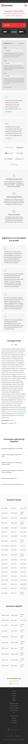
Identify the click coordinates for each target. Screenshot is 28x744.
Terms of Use (9, 736)
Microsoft (17, 353)
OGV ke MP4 (14, 636)
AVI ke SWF (14, 528)
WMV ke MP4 (4, 620)
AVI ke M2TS (4, 568)
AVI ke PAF (14, 588)
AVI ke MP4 (4, 508)
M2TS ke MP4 (14, 654)
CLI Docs (14, 720)
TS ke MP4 (4, 631)
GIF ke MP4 (14, 620)
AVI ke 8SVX (23, 584)
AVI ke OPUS (14, 580)
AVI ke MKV (23, 528)
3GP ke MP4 (14, 631)
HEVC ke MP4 (5, 665)
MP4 (16, 344)
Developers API (14, 716)
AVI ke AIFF (4, 572)
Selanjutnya (20, 1)
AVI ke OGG (4, 541)
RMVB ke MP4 (5, 654)
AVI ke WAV (14, 518)
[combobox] (14, 50)
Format (14, 695)
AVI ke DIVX (4, 518)
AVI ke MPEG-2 (5, 546)
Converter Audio (14, 705)
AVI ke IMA (4, 593)
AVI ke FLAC (4, 559)
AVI (12, 344)
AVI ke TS (22, 546)
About (14, 691)
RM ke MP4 (14, 648)
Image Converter (14, 710)
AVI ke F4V (13, 564)
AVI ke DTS (4, 576)
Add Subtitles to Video (12, 1)
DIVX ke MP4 (14, 660)
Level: (5, 73)
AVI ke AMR (23, 568)
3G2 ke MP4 (4, 660)
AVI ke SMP (23, 588)
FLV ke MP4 (4, 625)
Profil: (5, 60)
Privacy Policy (18, 736)
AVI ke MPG (23, 518)
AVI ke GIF (13, 508)
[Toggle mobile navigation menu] (26, 5)
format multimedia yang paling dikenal (16, 411)
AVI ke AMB (14, 572)
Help (14, 698)
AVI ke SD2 (14, 584)
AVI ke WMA (14, 536)
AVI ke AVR (23, 576)
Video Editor (3, 1)
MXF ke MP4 (4, 648)
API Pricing (14, 722)
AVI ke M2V (14, 559)
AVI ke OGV (14, 541)
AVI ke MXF (4, 564)
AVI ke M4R (14, 555)
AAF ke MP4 (14, 665)
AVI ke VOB (4, 536)
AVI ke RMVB (4, 550)
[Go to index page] (6, 5)
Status (14, 700)
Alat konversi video (14, 703)
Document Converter (14, 708)
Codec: (5, 47)
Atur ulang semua (7, 87)
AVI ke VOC (4, 588)
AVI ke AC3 (23, 572)
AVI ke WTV (23, 564)
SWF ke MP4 (14, 625)
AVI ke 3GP (4, 523)
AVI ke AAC (4, 555)
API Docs (14, 718)
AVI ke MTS (23, 550)
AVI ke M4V (23, 536)
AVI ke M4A (23, 532)
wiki (11, 69)
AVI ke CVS (14, 593)
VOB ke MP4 (4, 642)
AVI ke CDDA (4, 580)
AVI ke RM (23, 559)
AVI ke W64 (14, 576)
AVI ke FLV (4, 532)
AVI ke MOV (4, 513)
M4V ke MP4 (4, 636)
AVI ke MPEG (14, 513)
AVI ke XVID (14, 523)
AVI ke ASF (14, 546)
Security (14, 693)
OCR (14, 712)
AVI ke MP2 (14, 550)
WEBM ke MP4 (5, 615)
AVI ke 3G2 (14, 568)
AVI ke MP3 (23, 508)
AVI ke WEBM (5, 528)
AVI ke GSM (23, 580)
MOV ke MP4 (14, 615)
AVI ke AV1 (14, 532)
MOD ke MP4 (14, 642)
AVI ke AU (4, 584)
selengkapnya (8, 111)
